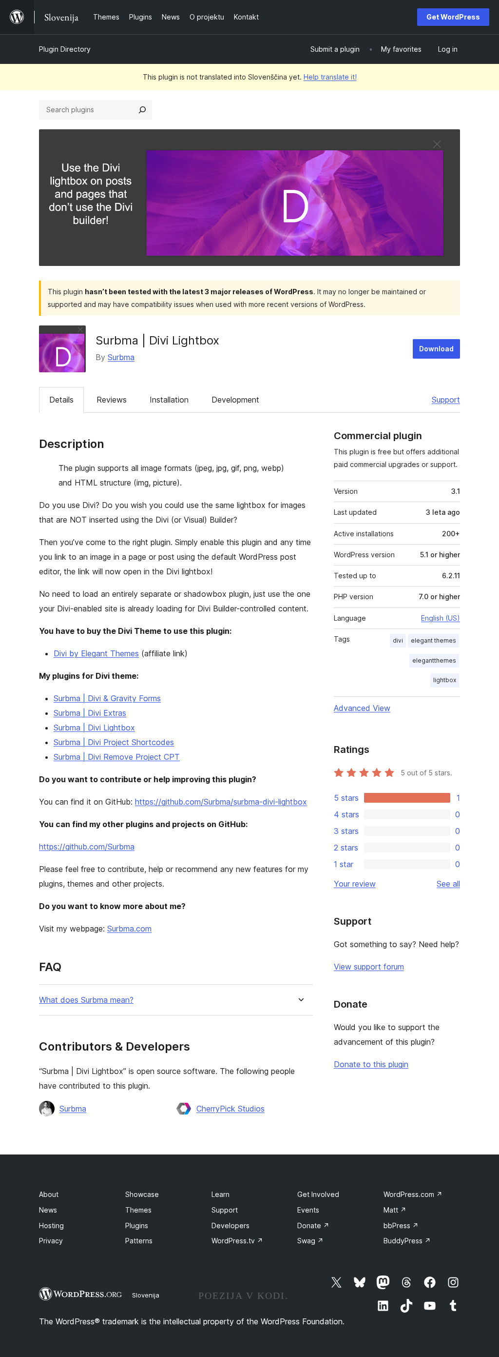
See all (448, 884)
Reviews (111, 400)
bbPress (401, 1225)
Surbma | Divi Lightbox (94, 727)
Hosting (51, 1225)
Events (308, 1210)
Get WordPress (453, 17)
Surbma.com (129, 928)
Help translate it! (330, 77)
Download (436, 348)
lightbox (444, 680)
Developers (230, 1225)
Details (61, 400)
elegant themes (433, 640)
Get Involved (318, 1194)
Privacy (51, 1240)
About (48, 1194)
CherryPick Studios (230, 1109)
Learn (220, 1194)
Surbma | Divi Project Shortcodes (114, 742)
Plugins (136, 1225)
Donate (313, 1225)
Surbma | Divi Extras (90, 713)
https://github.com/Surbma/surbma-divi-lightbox (221, 802)
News (48, 1210)
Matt (395, 1210)
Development (235, 400)
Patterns (139, 1240)
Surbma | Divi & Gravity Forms (107, 698)
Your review (355, 884)
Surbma (121, 357)
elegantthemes (434, 660)
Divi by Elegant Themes (96, 653)
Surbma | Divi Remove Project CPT (117, 757)
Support (446, 400)
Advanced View (362, 708)
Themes (138, 1210)
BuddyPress (407, 1240)
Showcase (142, 1194)
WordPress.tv (237, 1240)
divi (398, 640)
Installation (169, 400)
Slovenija (145, 1295)
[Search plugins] (142, 110)
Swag (310, 1240)
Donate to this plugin (371, 1064)
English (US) (440, 618)
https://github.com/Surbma (86, 846)
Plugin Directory (65, 49)
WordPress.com (413, 1194)
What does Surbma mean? (86, 1000)
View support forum (369, 967)
